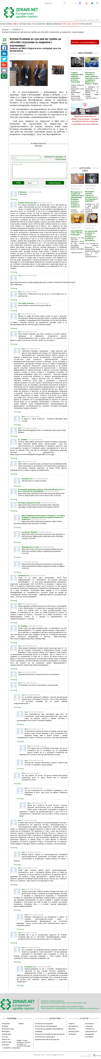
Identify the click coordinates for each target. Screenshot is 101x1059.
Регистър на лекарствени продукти (49, 1034)
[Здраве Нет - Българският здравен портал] (19, 13)
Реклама (72, 1034)
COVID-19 (15, 24)
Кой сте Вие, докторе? (70, 24)
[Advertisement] (86, 151)
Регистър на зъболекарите (46, 1026)
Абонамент (73, 1026)
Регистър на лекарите (44, 1023)
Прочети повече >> (77, 100)
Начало (3, 24)
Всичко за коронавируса (84, 42)
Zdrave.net (37, 1055)
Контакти (88, 24)
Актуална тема (25, 24)
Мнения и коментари (53, 24)
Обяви (20, 1023)
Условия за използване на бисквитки (91, 1031)
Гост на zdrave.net (38, 24)
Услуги (81, 24)
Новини (9, 24)
